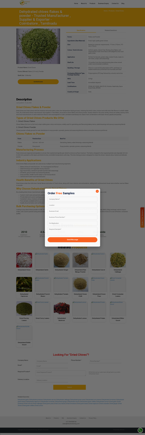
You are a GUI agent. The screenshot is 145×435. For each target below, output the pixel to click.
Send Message (72, 239)
